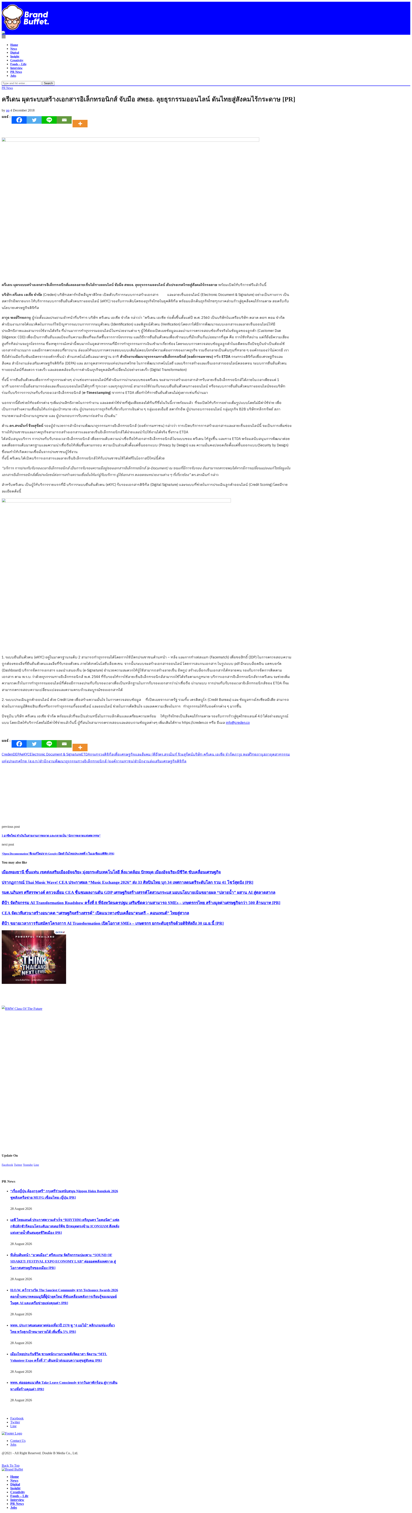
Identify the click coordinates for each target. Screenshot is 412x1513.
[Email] (64, 120)
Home (14, 45)
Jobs (13, 75)
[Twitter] (34, 120)
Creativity (16, 60)
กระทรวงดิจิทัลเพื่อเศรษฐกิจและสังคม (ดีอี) (124, 754)
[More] (81, 119)
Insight (14, 56)
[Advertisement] (130, 795)
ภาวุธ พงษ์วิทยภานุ (248, 754)
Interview (16, 68)
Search (48, 83)
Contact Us (18, 1440)
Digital (14, 52)
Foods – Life (18, 64)
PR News (16, 72)
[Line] (49, 120)
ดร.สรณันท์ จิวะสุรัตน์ (176, 754)
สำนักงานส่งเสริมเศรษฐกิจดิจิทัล (160, 761)
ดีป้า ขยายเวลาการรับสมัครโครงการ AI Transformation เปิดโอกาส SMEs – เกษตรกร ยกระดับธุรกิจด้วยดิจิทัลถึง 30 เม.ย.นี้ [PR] (113, 923)
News (13, 48)
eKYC (25, 754)
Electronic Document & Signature (55, 754)
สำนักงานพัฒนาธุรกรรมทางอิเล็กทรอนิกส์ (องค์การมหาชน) (86, 761)
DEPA (17, 754)
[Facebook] (19, 120)
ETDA (85, 754)
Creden (7, 754)
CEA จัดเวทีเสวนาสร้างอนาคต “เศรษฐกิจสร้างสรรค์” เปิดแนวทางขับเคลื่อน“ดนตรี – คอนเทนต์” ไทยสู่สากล (95, 913)
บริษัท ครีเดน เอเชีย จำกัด (213, 754)
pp (7, 110)
